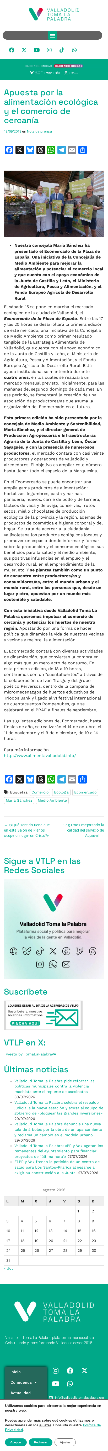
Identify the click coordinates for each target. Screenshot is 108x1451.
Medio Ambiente (52, 800)
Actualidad (20, 1393)
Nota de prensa (39, 131)
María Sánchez (19, 800)
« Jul (8, 1268)
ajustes (45, 1425)
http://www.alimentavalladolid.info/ (40, 755)
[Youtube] (36, 50)
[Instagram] (49, 50)
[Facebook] (11, 50)
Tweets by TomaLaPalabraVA (30, 1054)
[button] (52, 35)
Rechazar (40, 1442)
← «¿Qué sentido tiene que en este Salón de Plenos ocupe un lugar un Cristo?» (27, 830)
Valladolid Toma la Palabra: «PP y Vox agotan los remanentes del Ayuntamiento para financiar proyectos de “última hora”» (58, 1151)
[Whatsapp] (74, 50)
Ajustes (65, 1442)
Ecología (61, 792)
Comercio (39, 792)
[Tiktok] (62, 50)
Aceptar (15, 1442)
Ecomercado (85, 792)
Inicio (15, 1372)
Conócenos (21, 1382)
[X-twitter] (24, 50)
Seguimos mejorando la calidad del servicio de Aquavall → (83, 830)
